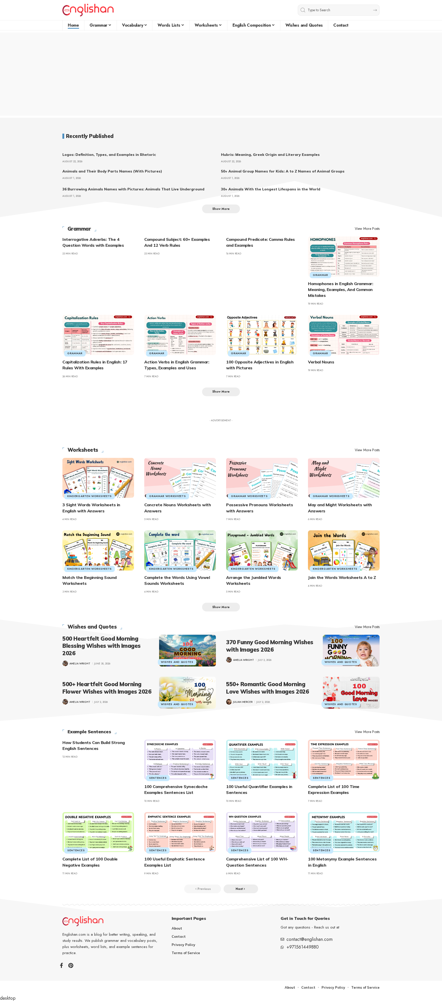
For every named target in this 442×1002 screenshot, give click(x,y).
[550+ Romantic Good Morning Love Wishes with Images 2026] (351, 692)
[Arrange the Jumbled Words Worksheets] (262, 550)
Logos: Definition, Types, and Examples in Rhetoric (109, 154)
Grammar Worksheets (167, 496)
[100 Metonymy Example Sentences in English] (344, 832)
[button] (221, 208)
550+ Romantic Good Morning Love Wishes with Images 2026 (267, 688)
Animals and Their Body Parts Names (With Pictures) (112, 171)
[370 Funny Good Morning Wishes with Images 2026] (351, 650)
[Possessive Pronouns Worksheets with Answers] (262, 478)
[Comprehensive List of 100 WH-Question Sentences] (262, 832)
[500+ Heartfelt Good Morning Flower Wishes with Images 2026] (187, 692)
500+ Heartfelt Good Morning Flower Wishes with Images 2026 (106, 688)
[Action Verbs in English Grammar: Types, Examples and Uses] (180, 335)
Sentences (158, 778)
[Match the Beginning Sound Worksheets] (98, 550)
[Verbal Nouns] (344, 335)
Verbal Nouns (321, 361)
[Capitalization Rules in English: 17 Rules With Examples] (98, 335)
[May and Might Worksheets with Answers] (344, 478)
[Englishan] (88, 10)
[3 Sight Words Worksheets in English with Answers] (98, 478)
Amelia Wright (79, 663)
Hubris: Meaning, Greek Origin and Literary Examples (270, 154)
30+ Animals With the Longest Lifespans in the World (270, 189)
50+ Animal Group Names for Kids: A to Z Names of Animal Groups (283, 171)
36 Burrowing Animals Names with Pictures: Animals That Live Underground (133, 189)
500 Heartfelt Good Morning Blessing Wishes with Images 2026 (101, 646)
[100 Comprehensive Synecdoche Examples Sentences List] (180, 760)
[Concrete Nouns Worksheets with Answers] (180, 478)
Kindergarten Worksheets (89, 496)
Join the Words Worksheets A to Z (342, 577)
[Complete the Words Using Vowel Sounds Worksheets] (180, 550)
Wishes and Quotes (92, 626)
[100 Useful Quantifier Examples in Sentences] (262, 760)
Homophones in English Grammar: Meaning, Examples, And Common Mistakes (340, 289)
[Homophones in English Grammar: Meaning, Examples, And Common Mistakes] (344, 256)
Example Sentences (89, 731)
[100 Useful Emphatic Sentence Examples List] (180, 832)
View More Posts (367, 228)
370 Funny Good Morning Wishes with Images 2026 (269, 646)
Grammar (79, 228)
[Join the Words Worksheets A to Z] (344, 550)
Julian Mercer (242, 702)
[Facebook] (61, 965)
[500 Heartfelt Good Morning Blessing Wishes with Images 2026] (187, 650)
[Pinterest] (70, 965)
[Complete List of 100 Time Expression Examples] (344, 760)
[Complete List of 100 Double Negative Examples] (98, 832)
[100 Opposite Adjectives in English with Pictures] (262, 335)
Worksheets (83, 449)
